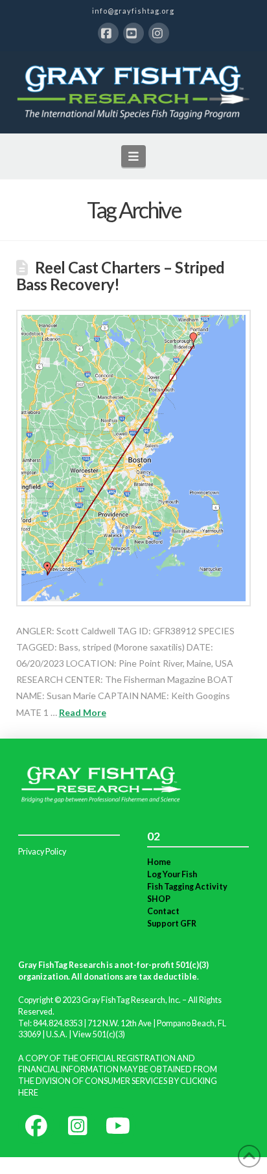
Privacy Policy (42, 852)
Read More (82, 712)
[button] (133, 156)
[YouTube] (133, 33)
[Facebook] (108, 33)
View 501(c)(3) (99, 1034)
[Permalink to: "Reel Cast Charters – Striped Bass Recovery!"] (133, 458)
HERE (28, 1093)
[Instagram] (158, 33)
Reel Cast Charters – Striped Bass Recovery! (120, 276)
